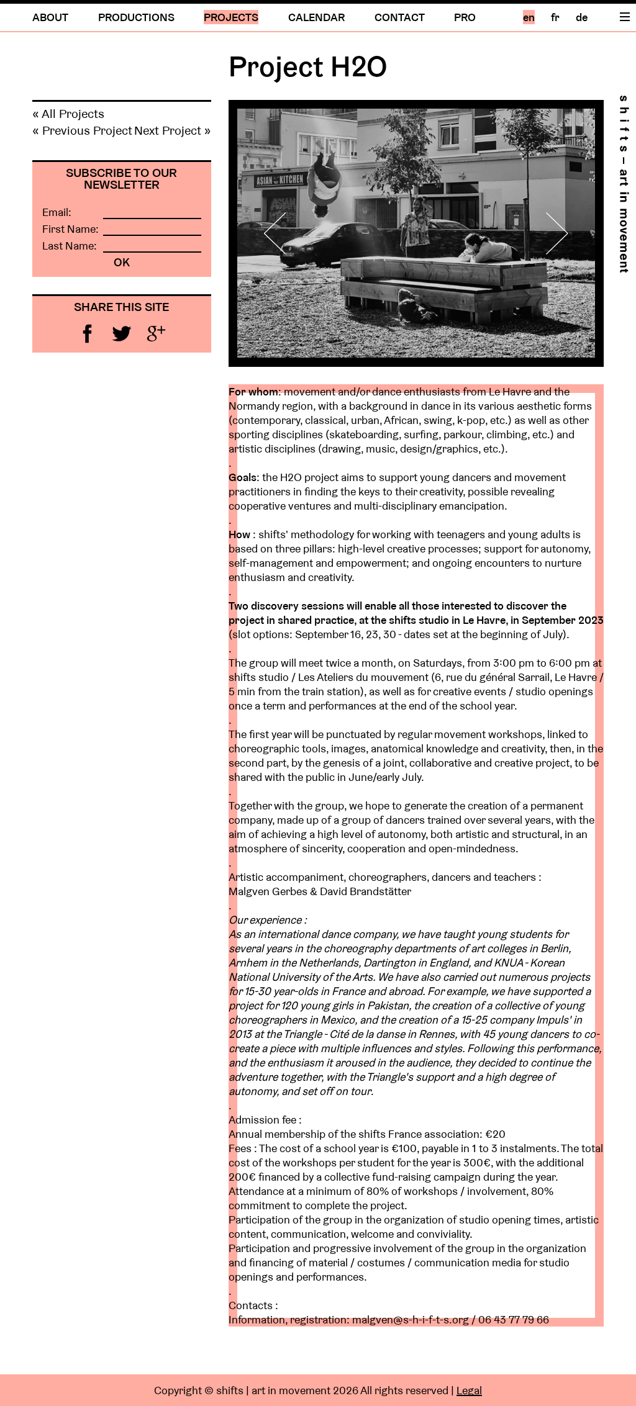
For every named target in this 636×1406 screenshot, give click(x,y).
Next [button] (550, 233)
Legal (469, 1390)
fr (555, 17)
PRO (465, 17)
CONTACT (400, 17)
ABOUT (50, 17)
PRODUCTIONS (136, 17)
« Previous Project (82, 130)
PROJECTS (231, 17)
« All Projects (68, 114)
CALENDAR (316, 17)
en (529, 17)
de (582, 17)
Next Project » (172, 130)
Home (624, 184)
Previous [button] (282, 233)
